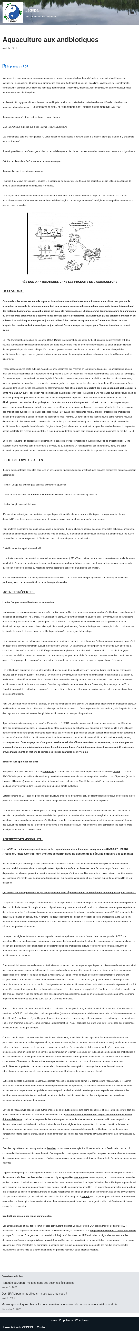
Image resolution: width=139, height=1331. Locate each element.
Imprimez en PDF (17, 66)
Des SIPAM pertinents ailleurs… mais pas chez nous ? (34, 1293)
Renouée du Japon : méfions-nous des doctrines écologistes (38, 1282)
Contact (41, 1327)
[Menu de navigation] (132, 12)
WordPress (81, 1320)
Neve (54, 1320)
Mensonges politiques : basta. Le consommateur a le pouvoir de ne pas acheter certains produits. (60, 1304)
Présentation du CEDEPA (18, 1327)
